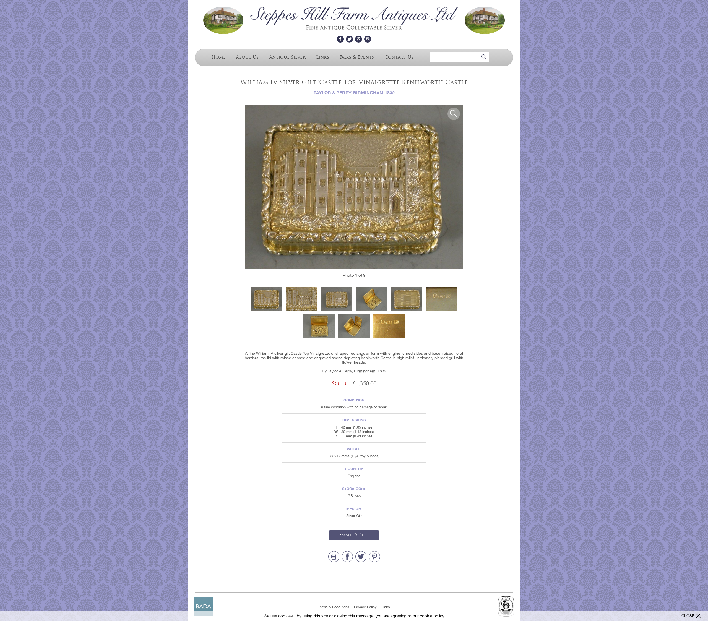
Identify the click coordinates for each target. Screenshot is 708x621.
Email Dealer (354, 535)
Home (218, 56)
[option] (354, 187)
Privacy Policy (365, 607)
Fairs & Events (356, 56)
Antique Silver (287, 56)
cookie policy (432, 616)
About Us (247, 56)
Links (322, 56)
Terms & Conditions (333, 607)
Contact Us (398, 56)
